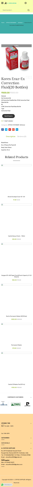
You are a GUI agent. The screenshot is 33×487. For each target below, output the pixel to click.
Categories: (4, 125)
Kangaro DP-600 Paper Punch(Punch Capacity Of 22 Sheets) (16, 276)
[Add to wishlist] (5, 193)
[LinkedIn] (17, 129)
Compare (18, 121)
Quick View (8, 193)
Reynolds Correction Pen (27, 78)
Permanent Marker (16, 345)
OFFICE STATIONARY (11, 22)
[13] (26, 404)
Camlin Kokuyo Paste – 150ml (16, 236)
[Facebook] (2, 129)
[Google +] (13, 129)
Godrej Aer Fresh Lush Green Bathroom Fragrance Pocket (30, 78)
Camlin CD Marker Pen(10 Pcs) (16, 384)
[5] (14, 404)
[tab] (11, 136)
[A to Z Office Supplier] (10, 3)
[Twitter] (6, 129)
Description (10, 136)
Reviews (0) (21, 136)
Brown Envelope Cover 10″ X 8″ (16, 196)
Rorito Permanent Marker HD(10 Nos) (16, 316)
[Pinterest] (10, 129)
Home (2, 22)
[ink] (16, 57)
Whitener (20, 22)
